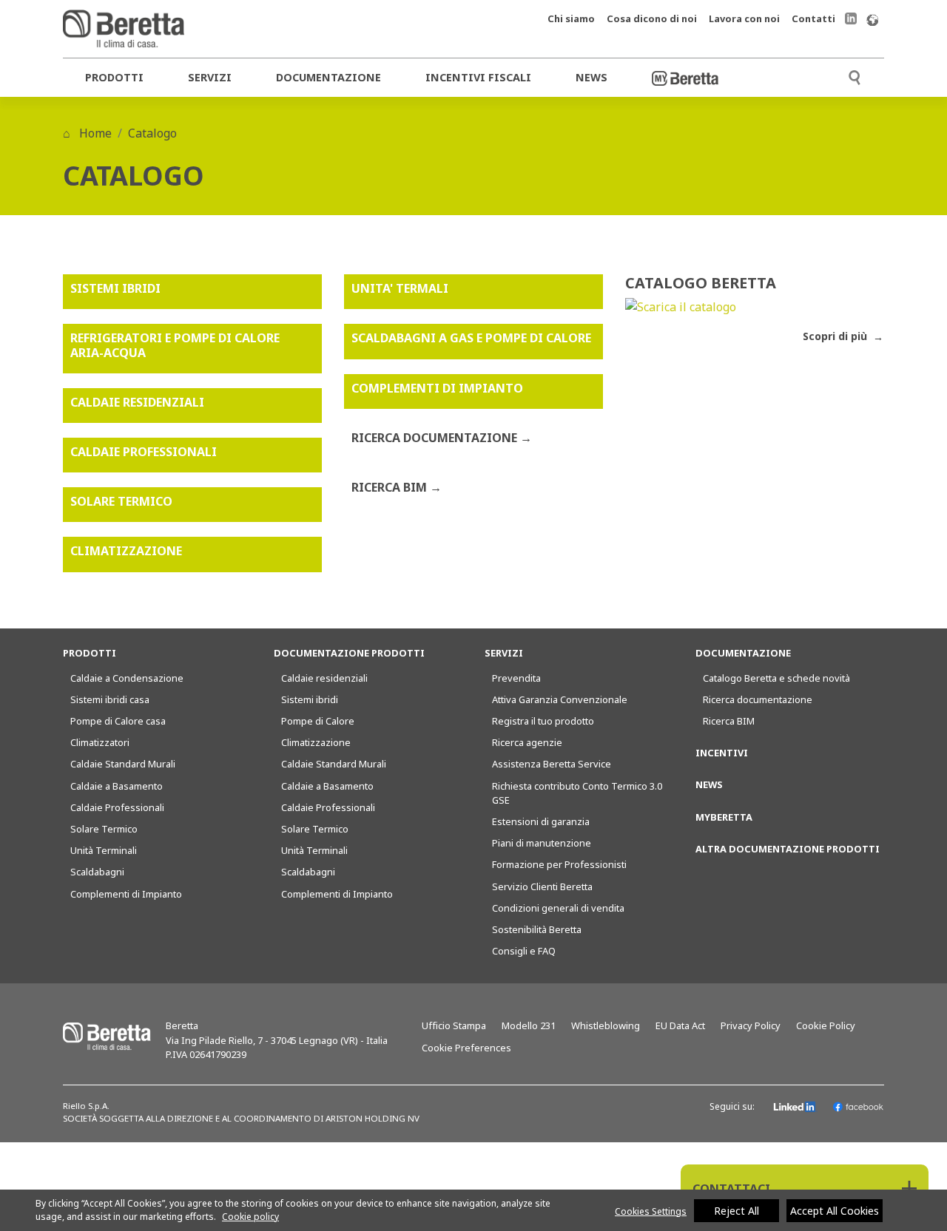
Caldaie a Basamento (116, 786)
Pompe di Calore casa (118, 721)
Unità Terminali (103, 850)
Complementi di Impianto (126, 894)
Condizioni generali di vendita (558, 908)
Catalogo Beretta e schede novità (776, 678)
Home (94, 133)
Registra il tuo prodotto (543, 721)
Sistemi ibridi (309, 699)
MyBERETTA (723, 817)
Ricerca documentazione (757, 699)
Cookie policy (250, 1216)
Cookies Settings (651, 1211)
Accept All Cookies (834, 1211)
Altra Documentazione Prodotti (787, 848)
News (591, 77)
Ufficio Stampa (454, 1025)
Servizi (210, 77)
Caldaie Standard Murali (122, 763)
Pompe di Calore (317, 721)
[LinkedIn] (795, 1107)
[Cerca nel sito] (854, 75)
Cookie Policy (825, 1025)
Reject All (736, 1211)
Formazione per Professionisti (559, 864)
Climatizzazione (316, 742)
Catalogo (152, 133)
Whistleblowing (605, 1025)
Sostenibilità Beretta (537, 929)
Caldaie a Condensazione (126, 678)
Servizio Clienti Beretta (542, 886)
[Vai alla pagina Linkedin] (851, 18)
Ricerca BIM (729, 721)
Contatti (813, 18)
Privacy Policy (751, 1025)
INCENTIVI (721, 752)
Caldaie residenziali (324, 678)
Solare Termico (104, 828)
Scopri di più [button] (836, 336)
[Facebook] (858, 1107)
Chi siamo (571, 18)
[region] (473, 1210)
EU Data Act (680, 1025)
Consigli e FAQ (524, 950)
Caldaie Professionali (117, 807)
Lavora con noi (744, 18)
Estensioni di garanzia (541, 821)
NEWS (709, 784)
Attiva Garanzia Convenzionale (559, 699)
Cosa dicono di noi (652, 18)
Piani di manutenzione (541, 843)
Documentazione (328, 77)
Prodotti (114, 77)
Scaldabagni (97, 871)
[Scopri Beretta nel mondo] (872, 19)
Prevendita (516, 678)
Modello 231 (529, 1025)
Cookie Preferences (466, 1047)
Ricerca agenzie (527, 742)
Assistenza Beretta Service (551, 763)
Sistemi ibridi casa (109, 699)
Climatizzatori (99, 742)
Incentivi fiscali (478, 77)
